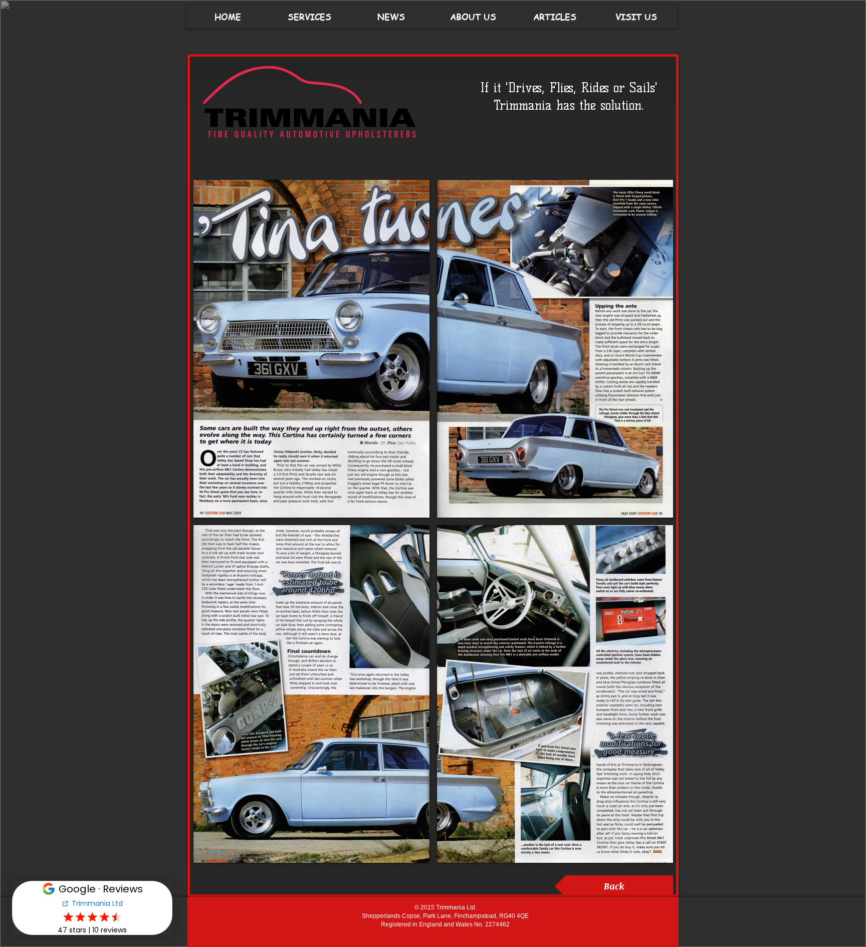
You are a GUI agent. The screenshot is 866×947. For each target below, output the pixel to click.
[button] (311, 349)
